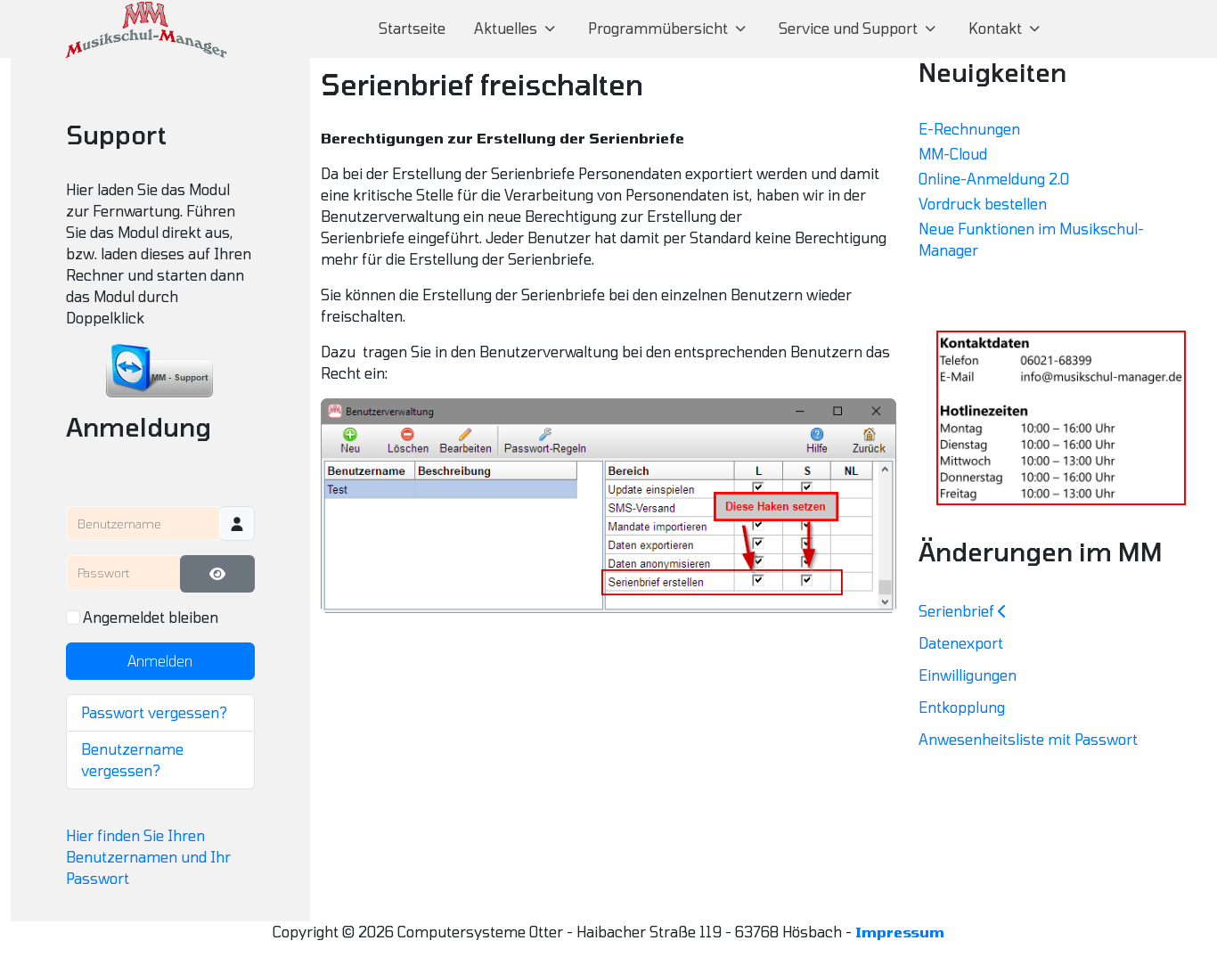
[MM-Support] (160, 370)
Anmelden (159, 660)
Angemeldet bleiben (150, 617)
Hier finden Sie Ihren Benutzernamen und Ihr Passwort (148, 857)
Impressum (899, 931)
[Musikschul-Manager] (146, 29)
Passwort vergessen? (154, 712)
